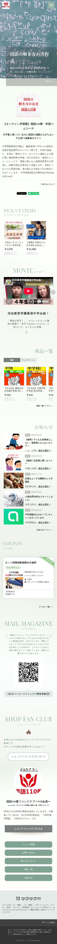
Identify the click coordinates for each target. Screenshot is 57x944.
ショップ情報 (28, 844)
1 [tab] (26, 331)
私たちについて (48, 184)
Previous (4, 292)
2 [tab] (30, 331)
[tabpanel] (28, 43)
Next (53, 292)
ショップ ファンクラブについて (29, 756)
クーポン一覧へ (45, 607)
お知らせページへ (43, 530)
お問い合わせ (28, 852)
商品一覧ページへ (43, 406)
